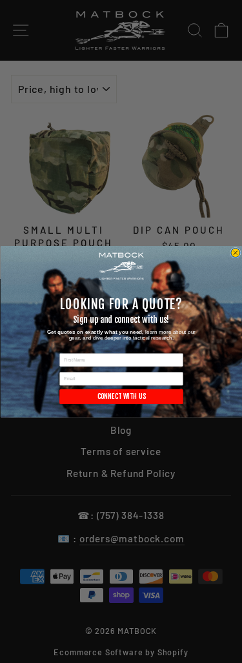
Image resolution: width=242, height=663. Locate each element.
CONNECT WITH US (121, 396)
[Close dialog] (235, 253)
